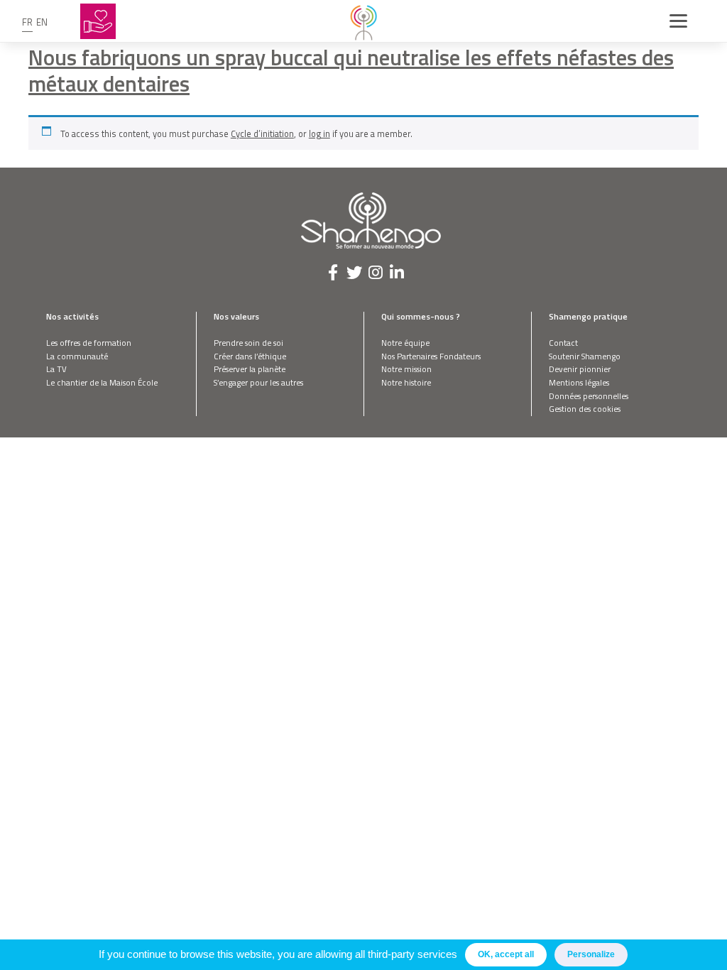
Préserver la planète (249, 369)
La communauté (77, 356)
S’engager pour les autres (258, 382)
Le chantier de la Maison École (102, 382)
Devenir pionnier (580, 369)
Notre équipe (405, 343)
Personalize (591, 954)
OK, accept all (506, 954)
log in (319, 133)
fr (27, 22)
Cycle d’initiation (262, 133)
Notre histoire (406, 382)
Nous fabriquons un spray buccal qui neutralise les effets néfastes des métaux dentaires (351, 70)
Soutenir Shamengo (585, 356)
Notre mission (406, 369)
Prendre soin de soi (248, 343)
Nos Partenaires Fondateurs (431, 356)
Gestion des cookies (585, 409)
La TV (56, 369)
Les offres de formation (88, 343)
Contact (563, 343)
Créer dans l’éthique (250, 356)
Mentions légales (579, 382)
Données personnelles (588, 396)
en (42, 22)
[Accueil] (363, 21)
